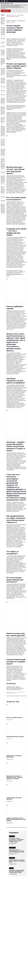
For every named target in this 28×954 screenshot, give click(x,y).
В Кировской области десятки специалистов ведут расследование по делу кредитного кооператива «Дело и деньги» (5, 163)
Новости (13, 15)
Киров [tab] (2, 14)
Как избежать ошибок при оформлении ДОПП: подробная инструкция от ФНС (5, 61)
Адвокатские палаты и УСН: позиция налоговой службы (4, 52)
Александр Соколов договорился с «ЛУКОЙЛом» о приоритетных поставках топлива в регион (5, 31)
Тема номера (20, 15)
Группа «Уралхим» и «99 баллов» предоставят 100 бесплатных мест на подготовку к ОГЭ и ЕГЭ (5, 142)
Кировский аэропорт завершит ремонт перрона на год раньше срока (5, 101)
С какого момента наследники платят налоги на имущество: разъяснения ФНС (5, 80)
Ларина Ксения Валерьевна (13, 689)
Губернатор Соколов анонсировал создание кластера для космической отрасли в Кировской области (4, 131)
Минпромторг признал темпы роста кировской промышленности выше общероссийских (5, 20)
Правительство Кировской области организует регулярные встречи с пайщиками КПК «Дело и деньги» (4, 208)
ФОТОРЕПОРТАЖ (11, 683)
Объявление (3, 38)
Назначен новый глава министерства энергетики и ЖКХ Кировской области (5, 189)
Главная (8, 15)
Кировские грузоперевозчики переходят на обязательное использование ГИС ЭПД (5, 152)
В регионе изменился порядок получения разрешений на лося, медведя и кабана (4, 179)
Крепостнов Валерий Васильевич (14, 688)
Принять (6, 10)
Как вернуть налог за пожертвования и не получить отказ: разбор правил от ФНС (5, 71)
